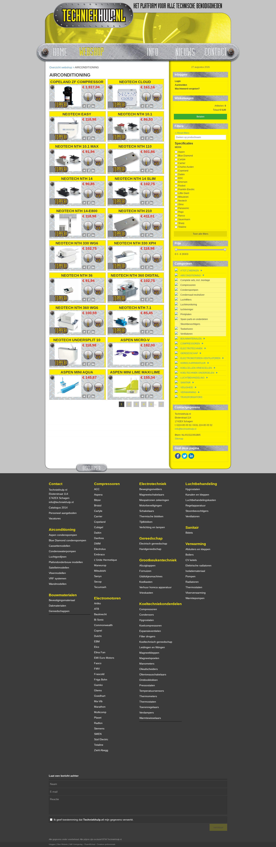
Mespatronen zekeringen (154, 500)
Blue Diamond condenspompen (67, 540)
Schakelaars (146, 510)
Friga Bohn (100, 679)
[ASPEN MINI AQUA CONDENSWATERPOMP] (68, 395)
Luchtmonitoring (188, 304)
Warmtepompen (195, 598)
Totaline (182, 227)
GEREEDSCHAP (189, 353)
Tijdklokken (145, 521)
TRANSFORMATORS (191, 397)
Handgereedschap (150, 548)
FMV (97, 668)
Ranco (181, 215)
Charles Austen (186, 167)
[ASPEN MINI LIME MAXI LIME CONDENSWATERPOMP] (126, 395)
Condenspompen (189, 290)
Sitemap (179, 438)
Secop (98, 581)
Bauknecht (100, 614)
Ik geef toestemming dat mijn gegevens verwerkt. (93, 819)
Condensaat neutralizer (192, 295)
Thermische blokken (151, 516)
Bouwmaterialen (63, 595)
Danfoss (99, 538)
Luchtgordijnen (57, 556)
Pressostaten (147, 685)
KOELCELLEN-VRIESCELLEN (196, 368)
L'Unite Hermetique (105, 559)
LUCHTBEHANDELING (192, 377)
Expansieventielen (150, 630)
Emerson (182, 182)
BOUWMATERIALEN (191, 338)
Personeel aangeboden (63, 512)
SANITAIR (185, 382)
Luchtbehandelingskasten (201, 500)
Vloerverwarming (196, 592)
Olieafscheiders (148, 669)
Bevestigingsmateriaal (62, 600)
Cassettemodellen (59, 545)
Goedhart (99, 695)
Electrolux (100, 548)
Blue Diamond (185, 155)
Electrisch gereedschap (153, 543)
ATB (96, 608)
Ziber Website (62, 844)
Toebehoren (186, 329)
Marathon (100, 706)
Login (178, 81)
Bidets (189, 532)
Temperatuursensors (151, 690)
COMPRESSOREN (190, 343)
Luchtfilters (186, 299)
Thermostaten (147, 701)
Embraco (99, 554)
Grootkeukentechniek (158, 560)
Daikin (181, 174)
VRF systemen (57, 578)
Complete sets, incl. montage (195, 280)
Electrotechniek (152, 484)
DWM (97, 543)
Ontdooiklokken (148, 679)
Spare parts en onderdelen (194, 319)
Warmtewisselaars (150, 717)
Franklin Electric (186, 189)
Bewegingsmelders (150, 489)
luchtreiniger (186, 309)
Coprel (98, 630)
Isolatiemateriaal (195, 570)
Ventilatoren (186, 334)
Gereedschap (151, 538)
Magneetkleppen (149, 652)
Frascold (99, 674)
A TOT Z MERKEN (189, 270)
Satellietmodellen (59, 567)
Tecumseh (100, 587)
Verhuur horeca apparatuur (155, 587)
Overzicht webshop (60, 67)
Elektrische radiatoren (198, 565)
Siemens (99, 728)
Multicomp (100, 712)
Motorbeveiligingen (150, 505)
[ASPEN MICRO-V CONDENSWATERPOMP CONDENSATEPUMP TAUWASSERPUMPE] (126, 363)
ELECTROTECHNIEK (191, 348)
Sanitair (192, 527)
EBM (97, 641)
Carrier (181, 163)
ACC (97, 489)
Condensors (146, 614)
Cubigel (98, 527)
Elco (96, 646)
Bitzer (97, 500)
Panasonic (183, 208)
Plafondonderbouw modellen (66, 562)
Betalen (200, 116)
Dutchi (98, 636)
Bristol (97, 505)
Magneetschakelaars (151, 494)
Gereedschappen (59, 611)
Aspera (98, 494)
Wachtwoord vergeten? (187, 88)
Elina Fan (99, 652)
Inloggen (52, 844)
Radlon (98, 723)
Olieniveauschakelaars (152, 674)
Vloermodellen (57, 572)
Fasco (97, 663)
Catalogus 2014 (58, 507)
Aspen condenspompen (63, 534)
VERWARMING (188, 392)
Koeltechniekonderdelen (160, 604)
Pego (181, 212)
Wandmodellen (57, 583)
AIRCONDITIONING (87, 67)
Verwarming (196, 544)
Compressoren (188, 285)
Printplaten (186, 314)
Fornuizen (145, 570)
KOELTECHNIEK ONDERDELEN (197, 373)
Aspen (181, 152)
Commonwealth (103, 625)
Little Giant (183, 193)
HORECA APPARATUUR (193, 363)
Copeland (183, 170)
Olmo (181, 204)
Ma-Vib (98, 701)
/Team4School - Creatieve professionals (99, 844)
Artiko (97, 603)
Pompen (190, 576)
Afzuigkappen (147, 565)
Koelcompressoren (150, 625)
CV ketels (191, 560)
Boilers (190, 554)
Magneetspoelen (149, 658)
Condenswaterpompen (62, 551)
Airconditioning (62, 530)
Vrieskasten (146, 592)
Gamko (98, 684)
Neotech (182, 200)
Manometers (146, 663)
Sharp (181, 223)
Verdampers (146, 712)
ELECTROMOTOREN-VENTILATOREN (200, 358)
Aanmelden (181, 85)
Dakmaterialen (57, 605)
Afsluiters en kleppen (198, 549)
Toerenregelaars (149, 707)
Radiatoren (192, 581)
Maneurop (100, 565)
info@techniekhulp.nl (185, 429)
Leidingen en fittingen (152, 647)
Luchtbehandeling (201, 484)
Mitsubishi (183, 197)
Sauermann (184, 219)
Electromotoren (107, 598)
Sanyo (98, 576)
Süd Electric (101, 739)
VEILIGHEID (186, 387)
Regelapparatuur (196, 505)
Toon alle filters (200, 234)
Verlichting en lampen (152, 527)
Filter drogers (147, 636)
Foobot (181, 185)
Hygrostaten (146, 620)
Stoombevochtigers (190, 324)
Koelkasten (145, 581)
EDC (180, 178)
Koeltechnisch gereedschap (155, 641)
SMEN (98, 733)
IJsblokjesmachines (150, 576)
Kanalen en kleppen (197, 494)
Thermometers (148, 696)
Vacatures (55, 518)
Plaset (97, 717)
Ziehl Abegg (101, 750)
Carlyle (182, 159)
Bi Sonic (99, 619)
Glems (98, 690)
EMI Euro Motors (104, 657)
